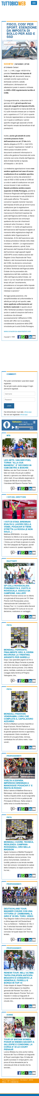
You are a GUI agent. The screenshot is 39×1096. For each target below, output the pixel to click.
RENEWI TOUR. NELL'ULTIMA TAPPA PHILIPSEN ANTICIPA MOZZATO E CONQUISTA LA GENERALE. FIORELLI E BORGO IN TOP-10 (19, 977)
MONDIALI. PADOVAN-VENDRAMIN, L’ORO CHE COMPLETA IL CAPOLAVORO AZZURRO (18, 717)
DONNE (10, 1014)
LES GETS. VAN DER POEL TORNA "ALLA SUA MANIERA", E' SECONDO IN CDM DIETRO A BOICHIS (17, 464)
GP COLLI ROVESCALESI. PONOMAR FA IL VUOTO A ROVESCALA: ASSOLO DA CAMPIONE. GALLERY (17, 589)
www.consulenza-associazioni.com (17, 331)
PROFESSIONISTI (14, 756)
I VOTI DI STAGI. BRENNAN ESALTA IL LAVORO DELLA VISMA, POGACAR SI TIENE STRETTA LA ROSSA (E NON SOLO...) (18, 526)
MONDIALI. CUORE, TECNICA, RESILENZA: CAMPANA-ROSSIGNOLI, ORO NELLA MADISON (19, 845)
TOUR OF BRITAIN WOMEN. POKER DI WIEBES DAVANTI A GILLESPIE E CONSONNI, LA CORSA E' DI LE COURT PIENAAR (19, 1044)
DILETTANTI (12, 561)
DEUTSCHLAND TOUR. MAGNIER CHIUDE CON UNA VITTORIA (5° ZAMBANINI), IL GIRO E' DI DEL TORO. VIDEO (18, 912)
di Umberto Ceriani (11, 67)
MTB (8, 435)
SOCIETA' (9, 63)
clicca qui (27, 412)
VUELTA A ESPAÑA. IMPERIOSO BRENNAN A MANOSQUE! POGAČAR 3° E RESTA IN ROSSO (18, 784)
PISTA (9, 625)
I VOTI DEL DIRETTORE (16, 497)
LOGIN (9, 406)
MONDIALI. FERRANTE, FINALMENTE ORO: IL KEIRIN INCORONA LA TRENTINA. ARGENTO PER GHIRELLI (18, 653)
